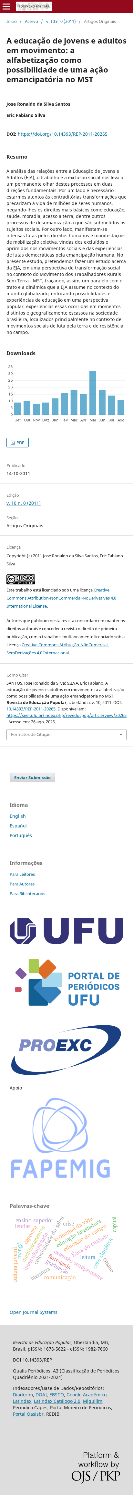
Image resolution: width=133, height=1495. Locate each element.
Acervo (31, 21)
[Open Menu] (6, 6)
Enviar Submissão (32, 777)
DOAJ (41, 1395)
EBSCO (56, 1395)
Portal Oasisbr (28, 1414)
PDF (19, 442)
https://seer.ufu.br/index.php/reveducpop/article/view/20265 (66, 715)
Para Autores (22, 884)
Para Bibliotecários (27, 893)
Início (11, 21)
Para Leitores (22, 874)
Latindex (22, 1401)
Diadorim (23, 1395)
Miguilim (92, 1401)
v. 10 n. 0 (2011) (61, 21)
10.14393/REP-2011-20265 (31, 709)
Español (18, 826)
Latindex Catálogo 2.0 (57, 1401)
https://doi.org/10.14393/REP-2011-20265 (62, 134)
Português (21, 835)
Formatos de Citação (31, 734)
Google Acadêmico (86, 1395)
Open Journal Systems (33, 1312)
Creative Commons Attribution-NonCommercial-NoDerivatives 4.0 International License (61, 598)
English (18, 816)
